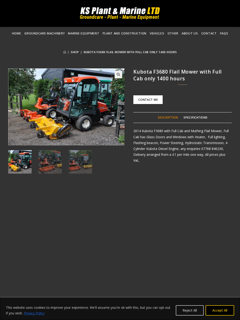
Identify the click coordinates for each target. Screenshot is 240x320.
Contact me (148, 100)
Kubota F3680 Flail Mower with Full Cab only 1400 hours (130, 52)
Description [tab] (168, 117)
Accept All (219, 310)
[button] (118, 74)
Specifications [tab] (195, 117)
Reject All (190, 310)
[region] (120, 309)
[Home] (64, 52)
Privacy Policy (34, 313)
